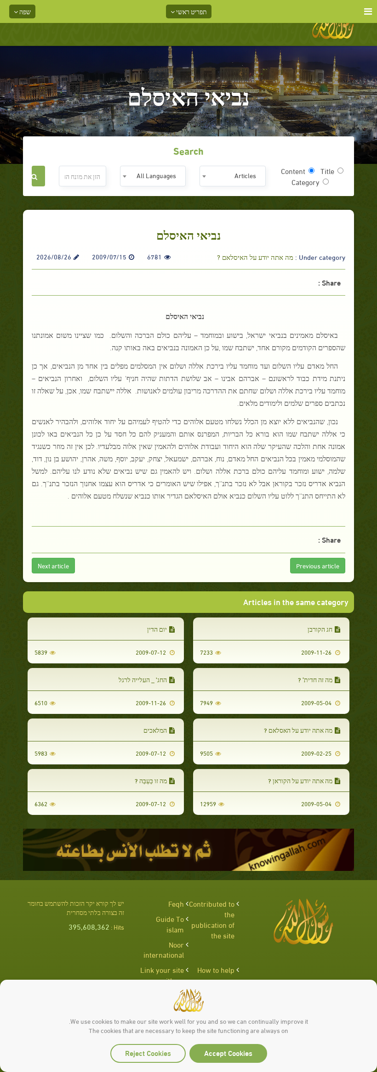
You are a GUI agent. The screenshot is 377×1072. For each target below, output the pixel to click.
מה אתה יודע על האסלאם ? (298, 730)
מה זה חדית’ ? (315, 679)
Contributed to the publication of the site (211, 919)
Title (327, 171)
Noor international (163, 949)
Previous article (317, 565)
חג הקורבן (320, 629)
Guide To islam (170, 923)
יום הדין (157, 629)
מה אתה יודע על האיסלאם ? (255, 257)
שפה (24, 11)
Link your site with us (162, 974)
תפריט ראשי (191, 11)
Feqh (176, 903)
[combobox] (232, 176)
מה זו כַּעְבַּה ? (151, 780)
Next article (53, 565)
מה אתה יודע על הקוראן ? (300, 780)
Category (305, 182)
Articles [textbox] (245, 175)
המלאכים (155, 730)
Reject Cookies (148, 1052)
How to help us (215, 974)
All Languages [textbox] (156, 175)
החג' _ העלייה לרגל (143, 679)
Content (293, 171)
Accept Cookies (228, 1052)
